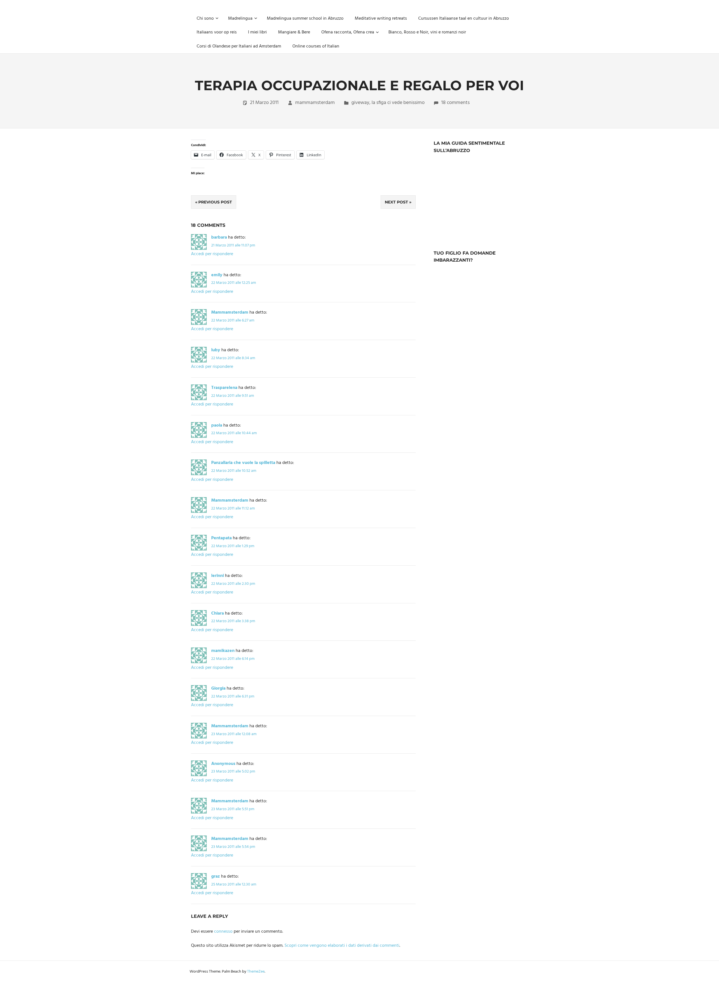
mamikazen (223, 650)
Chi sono (205, 18)
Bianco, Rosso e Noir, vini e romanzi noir (427, 32)
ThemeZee (256, 971)
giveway (360, 103)
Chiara (217, 613)
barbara (219, 237)
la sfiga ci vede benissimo (398, 103)
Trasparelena (224, 387)
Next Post (396, 202)
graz (215, 876)
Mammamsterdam (229, 312)
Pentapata (221, 538)
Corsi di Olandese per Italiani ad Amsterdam (239, 46)
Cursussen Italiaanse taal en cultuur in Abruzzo (463, 18)
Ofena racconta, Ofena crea (347, 32)
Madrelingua (240, 18)
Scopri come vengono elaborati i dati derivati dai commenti (342, 945)
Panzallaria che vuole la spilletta (243, 462)
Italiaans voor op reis (217, 32)
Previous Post (215, 202)
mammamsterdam (315, 103)
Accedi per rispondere (212, 254)
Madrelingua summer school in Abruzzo (305, 18)
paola (216, 425)
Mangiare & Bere (294, 32)
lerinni (217, 575)
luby (215, 350)
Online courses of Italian (315, 46)
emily (216, 275)
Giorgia (218, 688)
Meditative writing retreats (381, 18)
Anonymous (223, 763)
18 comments (455, 103)
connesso (223, 931)
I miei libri (257, 32)
